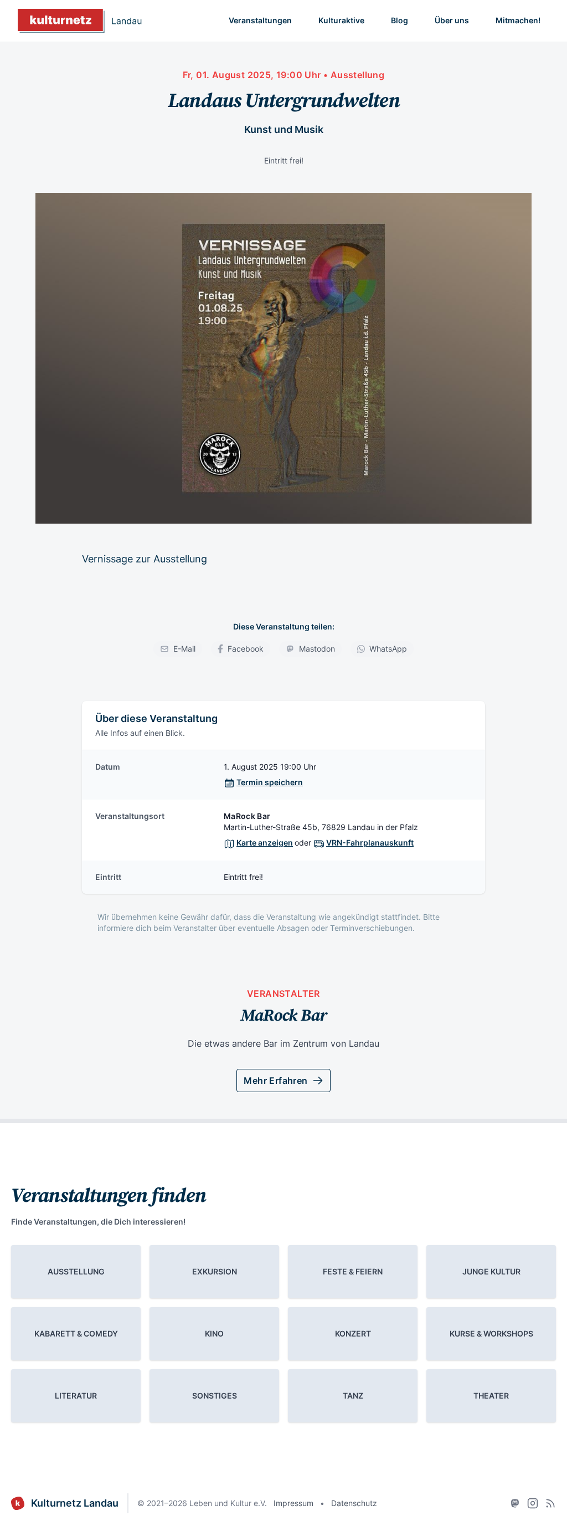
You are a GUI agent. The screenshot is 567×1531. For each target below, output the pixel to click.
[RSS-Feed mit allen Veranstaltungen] (550, 1503)
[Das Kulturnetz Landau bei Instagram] (532, 1503)
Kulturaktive (341, 20)
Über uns (452, 20)
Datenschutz (354, 1503)
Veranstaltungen (260, 20)
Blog (399, 20)
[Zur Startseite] (80, 21)
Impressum (293, 1503)
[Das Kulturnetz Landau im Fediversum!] (514, 1503)
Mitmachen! (518, 20)
